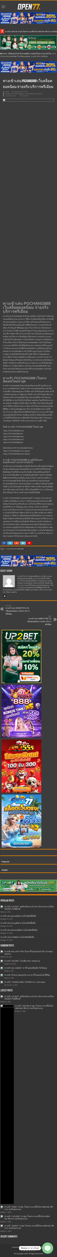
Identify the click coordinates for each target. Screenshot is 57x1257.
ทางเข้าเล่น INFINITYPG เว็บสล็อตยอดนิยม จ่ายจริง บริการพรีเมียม (18, 610)
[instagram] (35, 1250)
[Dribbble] (30, 1250)
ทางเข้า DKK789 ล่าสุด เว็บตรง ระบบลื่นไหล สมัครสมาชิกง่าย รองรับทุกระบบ (34, 1007)
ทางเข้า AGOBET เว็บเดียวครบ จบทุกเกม (22, 961)
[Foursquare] (32, 1250)
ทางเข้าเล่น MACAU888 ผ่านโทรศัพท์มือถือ (19, 930)
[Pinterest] (27, 1250)
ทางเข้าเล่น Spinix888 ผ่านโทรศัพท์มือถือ (18, 916)
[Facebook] (22, 1250)
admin (7, 92)
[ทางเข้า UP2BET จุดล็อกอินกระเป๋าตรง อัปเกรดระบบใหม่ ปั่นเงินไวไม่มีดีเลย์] (2, 906)
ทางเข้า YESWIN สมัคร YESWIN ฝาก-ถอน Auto (25, 982)
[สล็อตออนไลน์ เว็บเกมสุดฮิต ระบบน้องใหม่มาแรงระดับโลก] (28, 6)
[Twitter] (24, 1250)
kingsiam (5, 862)
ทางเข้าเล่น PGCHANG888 (15, 549)
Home (4, 54)
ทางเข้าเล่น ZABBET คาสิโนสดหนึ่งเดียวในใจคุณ (26, 968)
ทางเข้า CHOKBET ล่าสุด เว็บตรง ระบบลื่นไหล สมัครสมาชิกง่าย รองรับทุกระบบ (27, 1217)
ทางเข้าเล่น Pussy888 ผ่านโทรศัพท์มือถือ (18, 923)
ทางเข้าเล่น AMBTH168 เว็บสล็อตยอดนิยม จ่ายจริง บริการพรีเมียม (39, 620)
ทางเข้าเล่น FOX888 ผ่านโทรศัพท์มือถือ (17, 937)
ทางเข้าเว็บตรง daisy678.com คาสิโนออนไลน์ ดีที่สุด (27, 975)
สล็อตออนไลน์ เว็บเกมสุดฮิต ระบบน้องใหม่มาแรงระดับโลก (29, 54)
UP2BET (5, 870)
